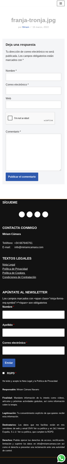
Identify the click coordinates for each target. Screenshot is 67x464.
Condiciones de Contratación (19, 277)
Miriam (25, 27)
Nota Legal (8, 264)
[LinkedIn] (37, 214)
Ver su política (40, 428)
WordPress (39, 460)
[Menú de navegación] (61, 3)
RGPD (11, 373)
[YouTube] (45, 214)
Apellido (8, 324)
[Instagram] (30, 214)
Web (8, 98)
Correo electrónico (17, 84)
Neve (5, 460)
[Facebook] (22, 214)
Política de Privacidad (15, 268)
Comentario (13, 131)
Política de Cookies (14, 273)
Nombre (11, 70)
